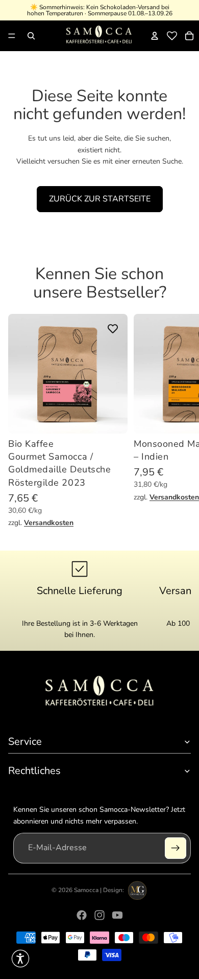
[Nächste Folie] (181, 421)
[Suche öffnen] (31, 36)
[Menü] (11, 36)
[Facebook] (82, 915)
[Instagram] (99, 915)
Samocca (86, 890)
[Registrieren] (175, 848)
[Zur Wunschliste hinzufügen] (113, 328)
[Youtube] (117, 915)
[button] (20, 958)
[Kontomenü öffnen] (154, 36)
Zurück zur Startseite (100, 198)
